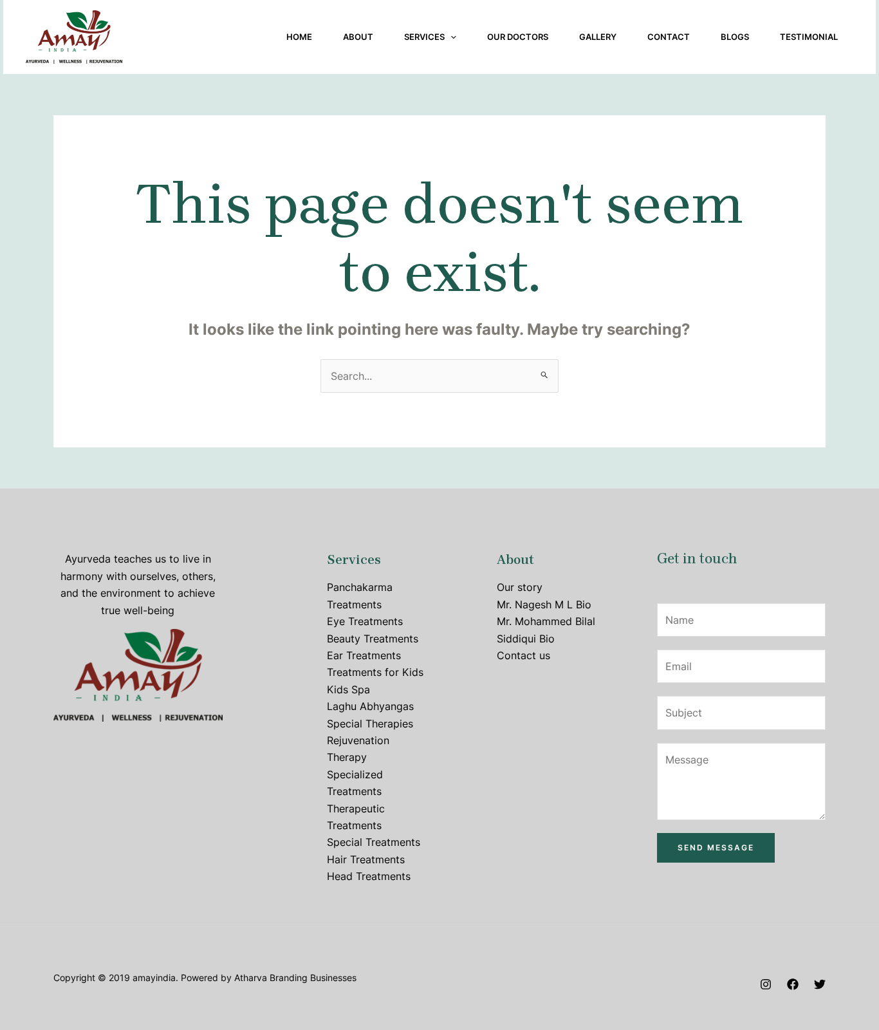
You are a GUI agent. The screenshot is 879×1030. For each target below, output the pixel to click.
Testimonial (809, 37)
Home (299, 37)
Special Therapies (370, 723)
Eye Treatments (365, 621)
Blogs (735, 37)
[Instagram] (766, 984)
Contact (668, 37)
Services (424, 37)
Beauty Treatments (372, 638)
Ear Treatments (364, 655)
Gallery (597, 37)
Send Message (716, 847)
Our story (519, 587)
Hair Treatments (366, 859)
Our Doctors (517, 37)
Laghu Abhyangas (370, 706)
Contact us (523, 655)
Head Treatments (369, 876)
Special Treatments (373, 842)
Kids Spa (348, 689)
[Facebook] (793, 984)
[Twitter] (820, 984)
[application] (450, 36)
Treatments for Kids (375, 672)
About (358, 37)
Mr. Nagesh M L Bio (544, 604)
